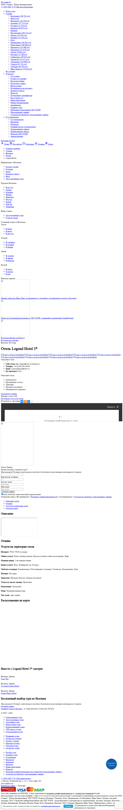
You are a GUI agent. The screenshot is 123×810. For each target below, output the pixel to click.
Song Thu (5, 679)
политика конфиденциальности (60, 793)
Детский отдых (12, 746)
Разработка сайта (8, 786)
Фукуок (9, 199)
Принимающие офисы (20, 131)
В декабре (10, 256)
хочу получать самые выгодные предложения (22, 494)
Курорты (9, 169)
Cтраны (9, 14)
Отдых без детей (12, 748)
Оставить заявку (7, 706)
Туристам (10, 74)
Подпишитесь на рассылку (22, 88)
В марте (9, 269)
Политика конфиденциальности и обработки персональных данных (34, 772)
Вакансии (15, 122)
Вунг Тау (9, 187)
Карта (8, 171)
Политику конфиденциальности (44, 497)
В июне (9, 229)
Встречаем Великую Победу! (13, 338)
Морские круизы (13, 743)
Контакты (15, 124)
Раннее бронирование (20, 103)
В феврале (10, 260)
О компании (11, 757)
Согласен (68, 806)
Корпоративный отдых (15, 727)
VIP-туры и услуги (13, 729)
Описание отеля (12, 501)
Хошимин (10, 207)
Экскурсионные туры (15, 179)
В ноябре (9, 247)
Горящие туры (16, 107)
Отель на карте (12, 508)
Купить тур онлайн (18, 78)
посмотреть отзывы (9, 394)
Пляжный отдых (12, 736)
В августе (10, 233)
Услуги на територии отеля (17, 506)
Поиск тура (10, 11)
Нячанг (9, 195)
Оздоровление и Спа (14, 732)
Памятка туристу (13, 174)
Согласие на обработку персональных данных (29, 115)
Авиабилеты (16, 105)
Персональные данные (20, 112)
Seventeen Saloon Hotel (10, 686)
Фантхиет (10, 197)
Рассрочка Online (18, 81)
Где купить (15, 76)
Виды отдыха (16, 86)
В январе (9, 258)
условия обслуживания (84, 793)
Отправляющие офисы (20, 129)
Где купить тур (7, 783)
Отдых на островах (14, 738)
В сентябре (10, 242)
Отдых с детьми (12, 741)
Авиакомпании (17, 136)
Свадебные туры (12, 722)
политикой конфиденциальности (50, 806)
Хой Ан (9, 204)
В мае (8, 274)
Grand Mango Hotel (8, 693)
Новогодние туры (13, 724)
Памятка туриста (17, 90)
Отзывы (9, 503)
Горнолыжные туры (14, 717)
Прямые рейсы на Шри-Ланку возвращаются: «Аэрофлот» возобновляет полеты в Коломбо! (39, 298)
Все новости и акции (9, 340)
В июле (9, 231)
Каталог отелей (12, 167)
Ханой (8, 202)
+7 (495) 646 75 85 (8, 7)
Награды (9, 764)
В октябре (10, 245)
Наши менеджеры (18, 100)
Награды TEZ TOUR (19, 134)
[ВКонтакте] (21, 401)
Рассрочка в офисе (18, 83)
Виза (8, 176)
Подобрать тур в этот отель (12, 398)
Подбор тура (11, 752)
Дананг (9, 190)
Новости (14, 93)
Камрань (9, 192)
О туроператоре (12, 117)
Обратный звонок (23, 778)
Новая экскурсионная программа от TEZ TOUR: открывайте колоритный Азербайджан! (37, 318)
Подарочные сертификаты (21, 95)
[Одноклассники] (25, 401)
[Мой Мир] (28, 401)
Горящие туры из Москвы (11, 709)
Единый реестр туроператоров (23, 127)
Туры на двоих (12, 218)
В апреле (9, 271)
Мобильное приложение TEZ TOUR (26, 110)
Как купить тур (17, 98)
